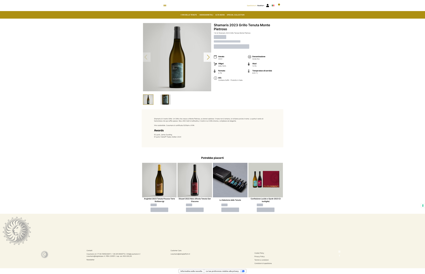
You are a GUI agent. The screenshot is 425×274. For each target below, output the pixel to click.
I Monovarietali (206, 15)
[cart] (278, 5)
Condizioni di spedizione (263, 263)
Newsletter (90, 260)
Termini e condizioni (261, 260)
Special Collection (235, 15)
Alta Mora (220, 15)
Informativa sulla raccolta (191, 271)
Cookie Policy (259, 253)
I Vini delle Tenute (189, 15)
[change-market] (255, 5)
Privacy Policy (259, 256)
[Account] (267, 5)
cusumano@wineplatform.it (180, 254)
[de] (273, 2)
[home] (212, 5)
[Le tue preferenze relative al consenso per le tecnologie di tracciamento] (423, 205)
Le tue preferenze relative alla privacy (222, 271)
